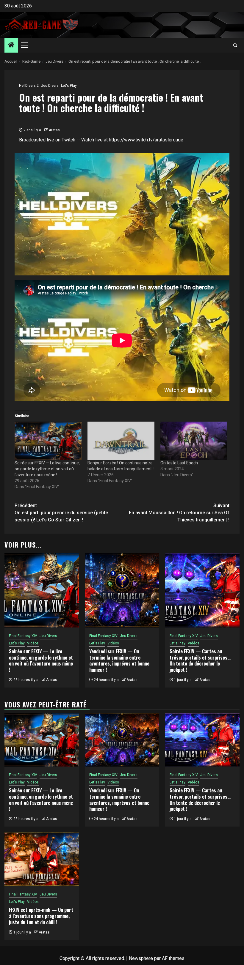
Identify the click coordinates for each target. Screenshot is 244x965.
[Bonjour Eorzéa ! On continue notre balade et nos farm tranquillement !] (120, 441)
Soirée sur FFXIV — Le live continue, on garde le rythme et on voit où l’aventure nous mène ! (47, 469)
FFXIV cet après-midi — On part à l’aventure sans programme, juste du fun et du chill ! (41, 916)
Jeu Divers (50, 85)
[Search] (235, 45)
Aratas (54, 130)
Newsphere (141, 958)
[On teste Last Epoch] (193, 441)
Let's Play (69, 85)
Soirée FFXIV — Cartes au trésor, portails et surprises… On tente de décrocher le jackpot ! (200, 660)
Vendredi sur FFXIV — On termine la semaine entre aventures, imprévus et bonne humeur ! (119, 660)
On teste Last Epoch (179, 463)
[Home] (11, 45)
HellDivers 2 (29, 85)
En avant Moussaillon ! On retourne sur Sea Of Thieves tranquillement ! (179, 513)
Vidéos (33, 643)
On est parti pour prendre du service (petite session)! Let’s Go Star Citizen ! (61, 513)
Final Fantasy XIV (23, 636)
